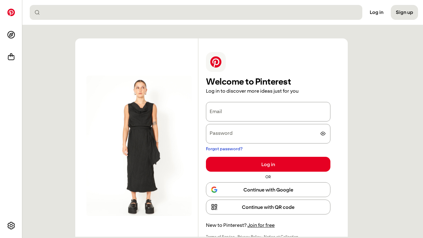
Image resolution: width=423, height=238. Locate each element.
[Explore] (11, 34)
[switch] (323, 133)
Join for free (261, 225)
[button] (268, 207)
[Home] (11, 12)
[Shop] (11, 57)
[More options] (11, 225)
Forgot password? (224, 148)
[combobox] (198, 12)
